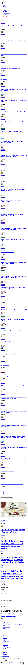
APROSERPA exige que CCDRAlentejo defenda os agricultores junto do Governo (12, 251)
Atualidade (3, 23)
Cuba (4, 646)
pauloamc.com (10, 660)
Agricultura (3, 75)
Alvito (4, 640)
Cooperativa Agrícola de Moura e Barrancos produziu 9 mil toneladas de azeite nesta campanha (14, 156)
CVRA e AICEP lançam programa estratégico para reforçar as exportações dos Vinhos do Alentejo (14, 397)
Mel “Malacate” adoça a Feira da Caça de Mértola (12, 484)
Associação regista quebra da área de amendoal (11, 131)
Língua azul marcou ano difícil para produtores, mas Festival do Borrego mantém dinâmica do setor (14, 277)
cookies (8, 662)
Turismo (2, 138)
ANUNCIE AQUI (4, 520)
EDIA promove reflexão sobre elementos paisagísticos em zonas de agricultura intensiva (13, 263)
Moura (2, 146)
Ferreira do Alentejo (7, 647)
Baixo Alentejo (6, 641)
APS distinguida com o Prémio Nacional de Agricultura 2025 (14, 309)
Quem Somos (6, 622)
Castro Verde (3, 267)
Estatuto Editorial (6, 627)
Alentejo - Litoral (6, 636)
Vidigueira (3, 205)
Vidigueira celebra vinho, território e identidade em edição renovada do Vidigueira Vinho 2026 (13, 229)
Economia (3, 372)
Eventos (4, 629)
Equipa (4, 628)
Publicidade (5, 623)
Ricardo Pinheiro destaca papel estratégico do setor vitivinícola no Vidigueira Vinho (12, 215)
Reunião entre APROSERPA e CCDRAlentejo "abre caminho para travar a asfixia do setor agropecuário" (12, 240)
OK (23, 663)
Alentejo (2, 19)
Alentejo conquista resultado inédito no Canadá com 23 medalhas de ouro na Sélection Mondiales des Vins (13, 437)
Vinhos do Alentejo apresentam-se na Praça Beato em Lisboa (14, 111)
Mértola (2, 474)
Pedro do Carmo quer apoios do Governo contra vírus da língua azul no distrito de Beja (13, 470)
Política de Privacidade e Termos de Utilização (12, 624)
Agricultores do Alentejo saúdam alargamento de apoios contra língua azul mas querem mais (13, 26)
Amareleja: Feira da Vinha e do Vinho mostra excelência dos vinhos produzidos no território (14, 412)
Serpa (2, 82)
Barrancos (5, 642)
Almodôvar (5, 639)
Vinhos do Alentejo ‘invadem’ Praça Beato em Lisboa (12, 121)
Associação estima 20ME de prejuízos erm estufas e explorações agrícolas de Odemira (12, 353)
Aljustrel (2, 441)
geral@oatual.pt (11, 16)
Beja (1, 135)
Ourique (2, 94)
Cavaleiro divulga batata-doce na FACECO (10, 68)
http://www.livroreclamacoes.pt (7, 604)
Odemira (2, 30)
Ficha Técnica (6, 625)
